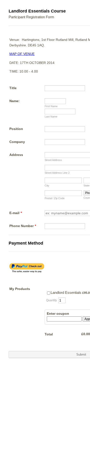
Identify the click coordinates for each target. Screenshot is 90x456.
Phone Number (22, 226)
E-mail (15, 213)
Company (17, 142)
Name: (14, 101)
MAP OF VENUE (22, 54)
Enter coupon (58, 313)
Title (13, 88)
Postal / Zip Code (55, 198)
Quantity (51, 300)
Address (16, 155)
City (47, 185)
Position (16, 129)
